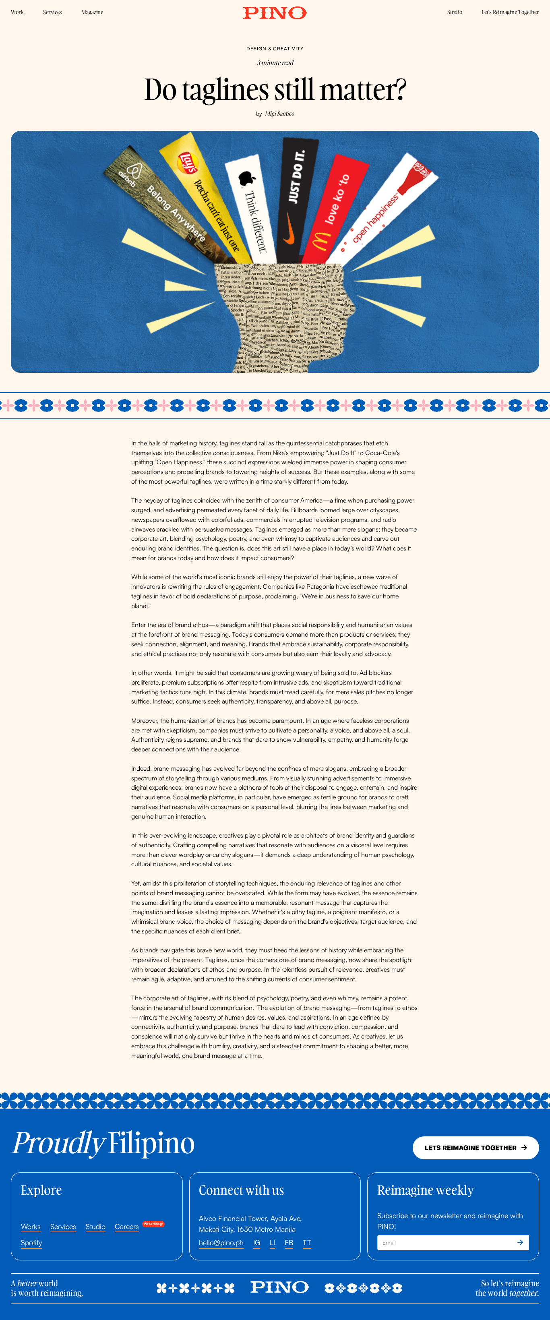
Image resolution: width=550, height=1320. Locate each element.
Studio (455, 12)
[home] (275, 13)
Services (52, 12)
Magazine (92, 12)
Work (17, 12)
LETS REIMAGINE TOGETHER (476, 1147)
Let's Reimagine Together (510, 12)
